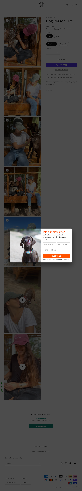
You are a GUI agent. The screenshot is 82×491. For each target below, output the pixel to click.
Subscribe (56, 256)
